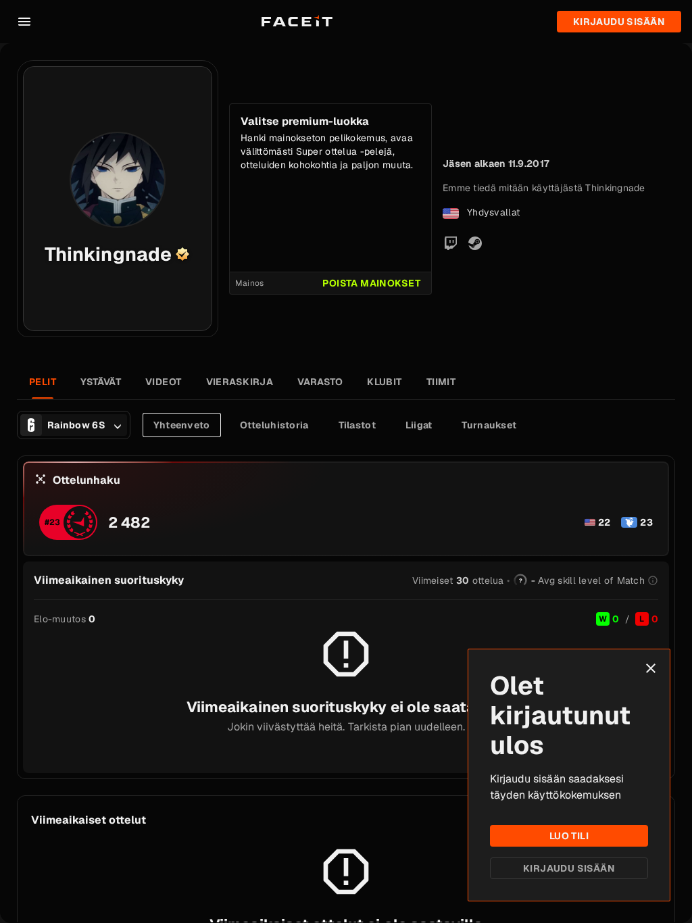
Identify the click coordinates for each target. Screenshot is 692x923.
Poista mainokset (371, 283)
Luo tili (569, 836)
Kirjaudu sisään (569, 868)
